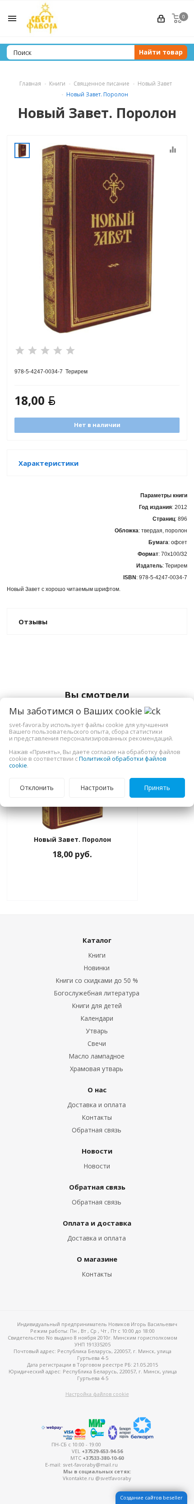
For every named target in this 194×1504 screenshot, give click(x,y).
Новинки (96, 967)
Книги (97, 955)
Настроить (97, 787)
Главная (30, 83)
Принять (157, 787)
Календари (96, 1018)
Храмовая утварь (96, 1068)
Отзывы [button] (32, 621)
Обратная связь (96, 1130)
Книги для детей (97, 1005)
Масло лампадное (97, 1056)
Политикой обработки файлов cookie (87, 761)
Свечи (97, 1043)
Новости (96, 1166)
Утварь (97, 1031)
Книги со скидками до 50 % (96, 980)
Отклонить (37, 787)
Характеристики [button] (48, 463)
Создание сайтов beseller (151, 1497)
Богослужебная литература (96, 993)
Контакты (97, 1117)
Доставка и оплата (96, 1104)
